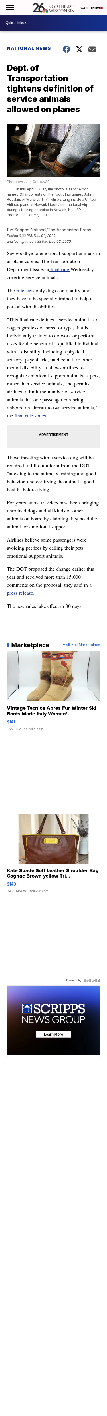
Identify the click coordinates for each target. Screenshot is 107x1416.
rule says (25, 290)
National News (29, 48)
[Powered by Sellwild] (92, 981)
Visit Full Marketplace (81, 645)
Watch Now (90, 8)
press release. (21, 592)
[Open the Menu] (9, 7)
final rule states (29, 415)
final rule (59, 269)
